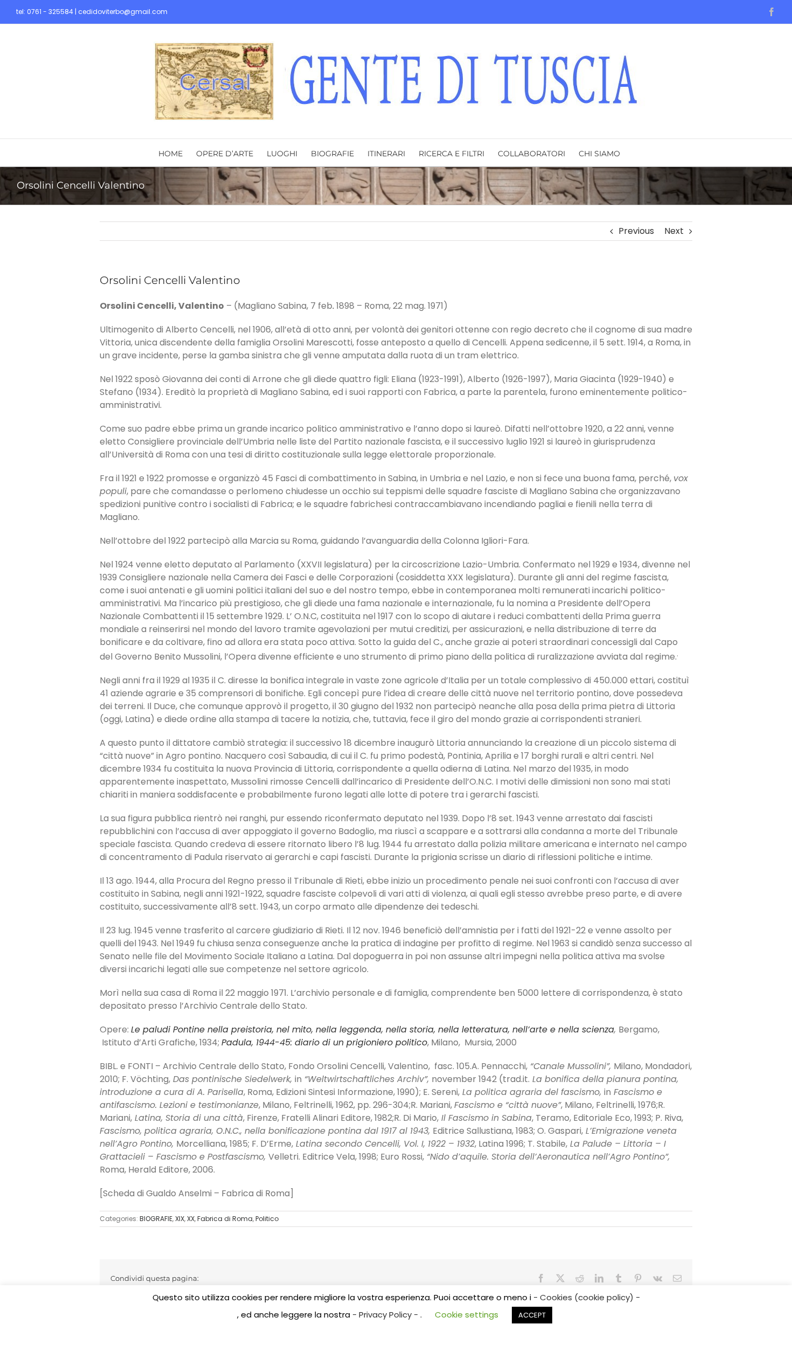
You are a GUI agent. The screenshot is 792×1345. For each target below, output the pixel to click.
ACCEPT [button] (532, 1315)
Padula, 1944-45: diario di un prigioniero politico (324, 1042)
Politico (267, 1218)
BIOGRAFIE (156, 1218)
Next (674, 231)
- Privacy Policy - (386, 1314)
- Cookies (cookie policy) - (586, 1297)
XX (190, 1218)
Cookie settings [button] (466, 1314)
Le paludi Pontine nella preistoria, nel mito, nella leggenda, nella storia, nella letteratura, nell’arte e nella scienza (372, 1029)
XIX (179, 1218)
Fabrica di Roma (225, 1218)
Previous (636, 231)
